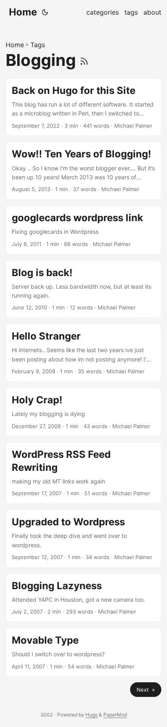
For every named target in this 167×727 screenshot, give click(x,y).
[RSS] (84, 60)
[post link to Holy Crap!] (83, 412)
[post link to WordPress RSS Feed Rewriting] (83, 472)
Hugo (92, 715)
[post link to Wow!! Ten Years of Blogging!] (83, 170)
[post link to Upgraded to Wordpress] (83, 538)
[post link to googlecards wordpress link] (83, 230)
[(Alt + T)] (45, 12)
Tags (37, 45)
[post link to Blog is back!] (83, 289)
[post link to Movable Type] (83, 652)
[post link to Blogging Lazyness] (83, 598)
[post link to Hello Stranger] (83, 352)
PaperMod (115, 715)
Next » (146, 689)
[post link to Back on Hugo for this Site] (83, 107)
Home (23, 12)
